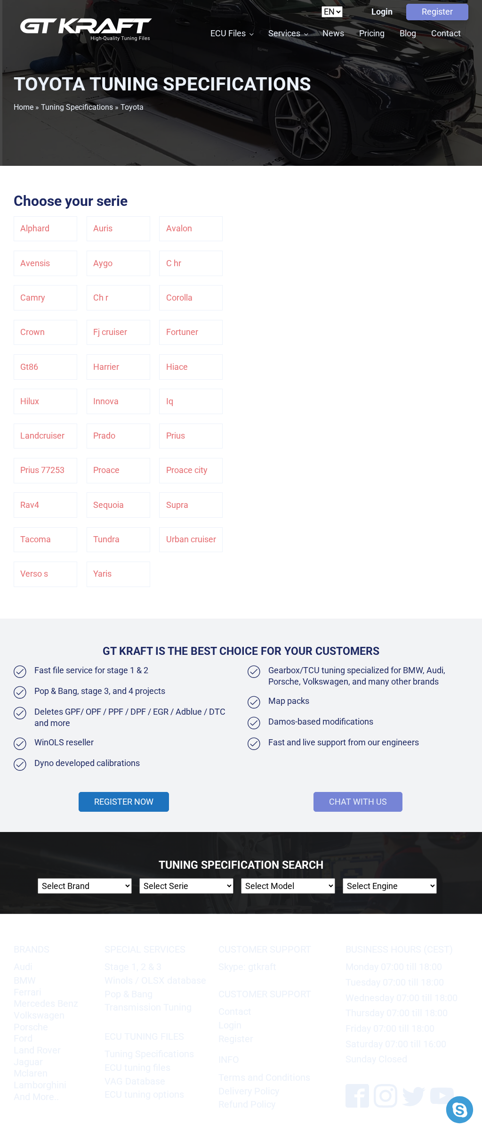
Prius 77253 (42, 470)
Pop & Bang (128, 994)
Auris (102, 228)
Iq (169, 401)
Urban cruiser (191, 539)
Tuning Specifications (77, 107)
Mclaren (31, 1073)
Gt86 (29, 367)
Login (382, 11)
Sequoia (108, 505)
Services (284, 33)
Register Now (123, 802)
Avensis (35, 263)
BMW (25, 980)
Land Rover (37, 1050)
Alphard (34, 228)
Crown (32, 332)
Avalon (179, 228)
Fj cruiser (110, 332)
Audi (23, 966)
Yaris (102, 574)
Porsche (31, 1027)
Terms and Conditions (264, 1077)
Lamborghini (40, 1085)
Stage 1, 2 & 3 (132, 966)
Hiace (177, 367)
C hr (173, 263)
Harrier (106, 367)
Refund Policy (246, 1104)
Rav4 (29, 505)
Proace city (187, 470)
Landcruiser (42, 435)
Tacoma (35, 539)
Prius (175, 435)
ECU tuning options (144, 1094)
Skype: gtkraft (247, 966)
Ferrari (27, 992)
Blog (408, 33)
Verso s (34, 574)
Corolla (179, 297)
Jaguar (28, 1062)
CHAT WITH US (358, 802)
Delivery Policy (248, 1091)
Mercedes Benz (46, 1003)
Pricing (372, 33)
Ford (23, 1038)
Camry (32, 297)
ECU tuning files (137, 1067)
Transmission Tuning (148, 1007)
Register (437, 11)
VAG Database (134, 1081)
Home (23, 107)
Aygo (102, 263)
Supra (177, 505)
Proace (106, 470)
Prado (104, 435)
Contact (446, 33)
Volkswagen (39, 1015)
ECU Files (228, 33)
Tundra (106, 539)
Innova (106, 401)
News (333, 33)
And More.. (36, 1096)
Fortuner (182, 332)
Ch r (100, 297)
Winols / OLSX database (155, 980)
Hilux (29, 401)
